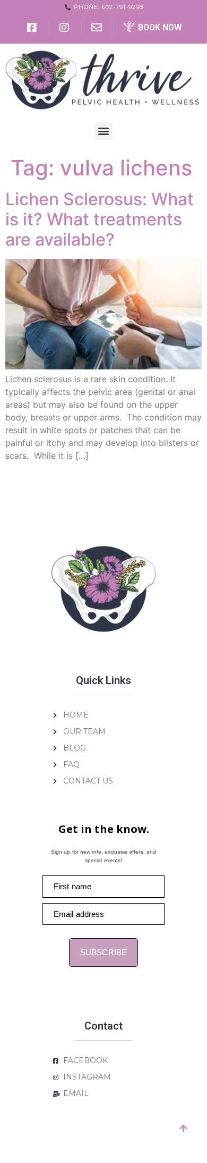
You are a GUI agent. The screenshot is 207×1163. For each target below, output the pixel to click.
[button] (104, 131)
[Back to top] (183, 1128)
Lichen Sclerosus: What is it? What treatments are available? (99, 219)
